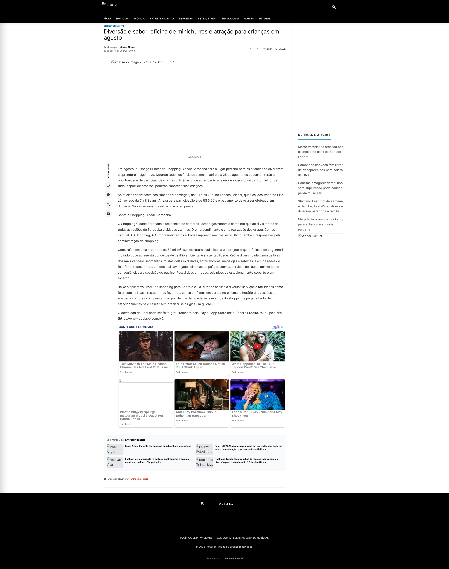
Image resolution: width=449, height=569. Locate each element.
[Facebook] (108, 194)
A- (251, 49)
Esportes (186, 18)
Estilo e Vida (207, 18)
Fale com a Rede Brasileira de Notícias (242, 537)
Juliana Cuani (126, 47)
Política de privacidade (196, 537)
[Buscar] (334, 7)
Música (139, 18)
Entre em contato (139, 478)
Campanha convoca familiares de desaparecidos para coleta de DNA (320, 170)
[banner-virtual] (321, 264)
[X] (108, 204)
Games (249, 18)
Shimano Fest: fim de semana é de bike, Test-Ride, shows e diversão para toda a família (320, 206)
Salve (282, 49)
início (107, 18)
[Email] (108, 213)
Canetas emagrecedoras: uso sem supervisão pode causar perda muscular (320, 188)
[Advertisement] (321, 75)
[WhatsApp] (108, 185)
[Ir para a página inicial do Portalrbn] (124, 7)
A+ (258, 49)
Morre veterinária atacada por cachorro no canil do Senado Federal (320, 152)
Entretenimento (162, 18)
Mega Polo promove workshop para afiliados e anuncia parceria (321, 224)
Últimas (265, 18)
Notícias (122, 18)
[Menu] (343, 7)
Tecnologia (230, 18)
